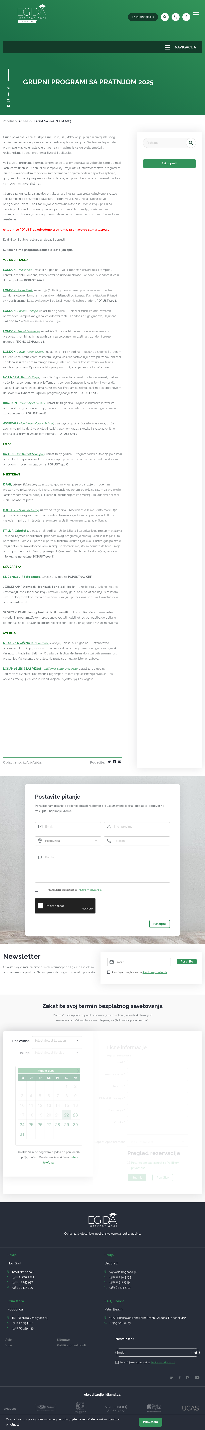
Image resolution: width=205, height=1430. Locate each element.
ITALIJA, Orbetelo (15, 530)
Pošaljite (159, 924)
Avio (8, 1340)
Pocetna (8, 121)
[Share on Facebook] (114, 762)
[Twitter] (8, 88)
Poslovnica (21, 1040)
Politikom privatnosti (90, 889)
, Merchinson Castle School (28, 423)
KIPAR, (8, 484)
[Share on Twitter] (109, 762)
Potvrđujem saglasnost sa (74, 889)
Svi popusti (169, 163)
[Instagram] (8, 101)
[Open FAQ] (186, 17)
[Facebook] (8, 94)
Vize (8, 1345)
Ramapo (43, 643)
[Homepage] (32, 24)
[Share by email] (119, 762)
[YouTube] (8, 106)
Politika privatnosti (71, 1345)
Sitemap (63, 1340)
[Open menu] (196, 14)
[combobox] (68, 840)
